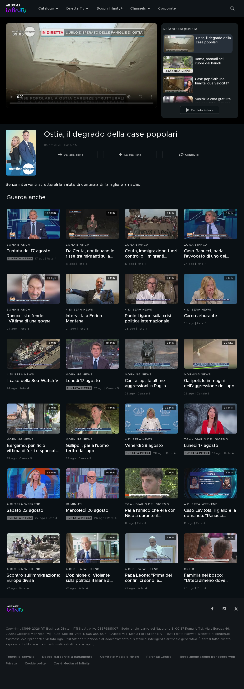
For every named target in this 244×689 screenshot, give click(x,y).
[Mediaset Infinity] (16, 8)
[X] (236, 608)
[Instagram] (224, 608)
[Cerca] (232, 8)
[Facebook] (212, 608)
